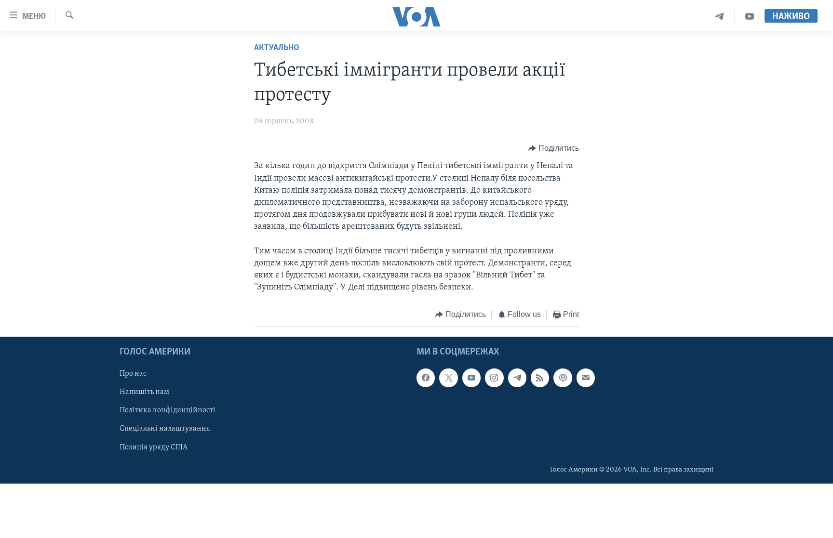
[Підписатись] (586, 377)
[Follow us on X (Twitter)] (448, 377)
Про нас (133, 374)
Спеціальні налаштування (165, 429)
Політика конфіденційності (167, 410)
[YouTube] (750, 16)
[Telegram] (719, 16)
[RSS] (540, 377)
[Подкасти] (562, 377)
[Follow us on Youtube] (471, 377)
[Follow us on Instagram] (494, 377)
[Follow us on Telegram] (517, 377)
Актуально (276, 48)
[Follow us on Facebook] (425, 377)
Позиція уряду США (154, 447)
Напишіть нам (144, 392)
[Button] (553, 148)
